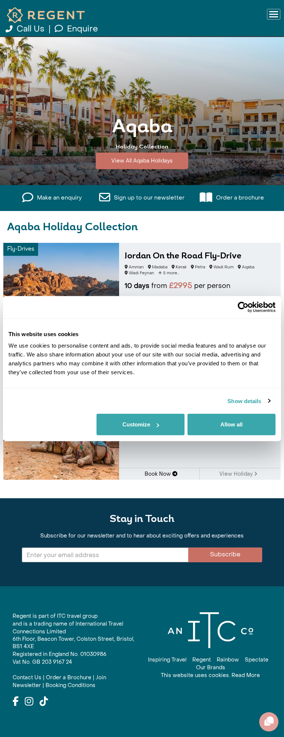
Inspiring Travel (167, 659)
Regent (201, 659)
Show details (244, 401)
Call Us (30, 29)
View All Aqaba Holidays (142, 160)
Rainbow (228, 659)
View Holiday (236, 474)
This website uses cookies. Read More (210, 675)
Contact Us (27, 677)
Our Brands (210, 667)
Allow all (231, 424)
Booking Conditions (70, 685)
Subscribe (225, 554)
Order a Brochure (68, 677)
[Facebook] (15, 702)
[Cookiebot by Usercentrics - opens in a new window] (243, 306)
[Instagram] (29, 702)
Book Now (158, 474)
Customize (136, 424)
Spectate (256, 659)
